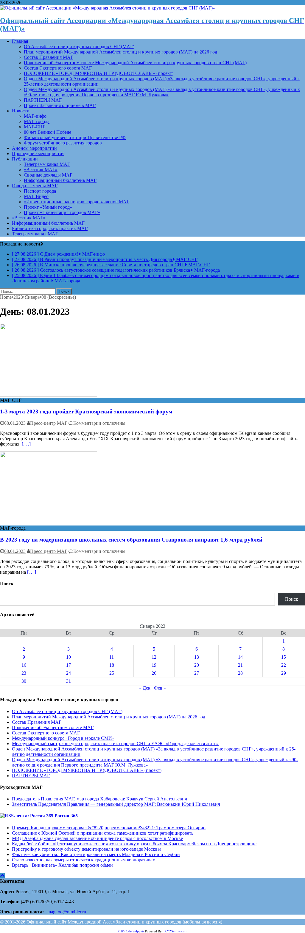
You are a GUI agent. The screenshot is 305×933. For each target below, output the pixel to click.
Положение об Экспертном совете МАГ (53, 727)
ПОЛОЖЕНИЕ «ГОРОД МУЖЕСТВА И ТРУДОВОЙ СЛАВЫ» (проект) (98, 73)
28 (240, 673)
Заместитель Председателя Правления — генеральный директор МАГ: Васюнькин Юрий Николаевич (116, 804)
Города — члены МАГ (34, 185)
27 (196, 673)
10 (68, 657)
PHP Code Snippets (131, 931)
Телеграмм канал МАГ (47, 164)
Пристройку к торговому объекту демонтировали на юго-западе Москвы (86, 849)
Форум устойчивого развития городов (63, 142)
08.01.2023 (15, 423)
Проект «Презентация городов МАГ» (62, 212)
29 (283, 673)
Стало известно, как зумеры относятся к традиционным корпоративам (83, 859)
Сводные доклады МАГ (48, 174)
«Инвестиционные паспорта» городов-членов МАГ (76, 201)
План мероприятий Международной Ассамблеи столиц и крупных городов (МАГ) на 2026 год (120, 51)
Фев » (160, 687)
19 (154, 665)
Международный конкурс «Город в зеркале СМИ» (63, 738)
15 (283, 657)
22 (283, 665)
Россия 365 (66, 815)
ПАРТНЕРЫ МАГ (43, 100)
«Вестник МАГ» (40, 169)
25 (111, 673)
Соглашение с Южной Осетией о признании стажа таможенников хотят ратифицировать (102, 833)
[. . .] (26, 443)
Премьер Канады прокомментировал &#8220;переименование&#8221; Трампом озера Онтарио (109, 827)
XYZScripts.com (175, 931)
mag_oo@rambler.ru (66, 911)
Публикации (25, 158)
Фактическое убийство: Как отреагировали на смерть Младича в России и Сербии (96, 854)
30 (23, 681)
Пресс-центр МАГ (48, 423)
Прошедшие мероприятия (38, 153)
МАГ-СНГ (34, 126)
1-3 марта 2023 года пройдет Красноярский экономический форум (86, 411)
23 (23, 673)
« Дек (144, 687)
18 (111, 665)
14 (240, 657)
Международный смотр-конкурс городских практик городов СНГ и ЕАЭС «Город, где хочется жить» (115, 743)
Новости (20, 110)
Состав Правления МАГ (48, 57)
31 (68, 681)
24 (68, 673)
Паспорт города (40, 190)
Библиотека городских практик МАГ (50, 228)
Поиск (291, 599)
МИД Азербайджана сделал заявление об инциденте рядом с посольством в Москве (97, 838)
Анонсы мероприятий (34, 148)
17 (68, 665)
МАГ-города (36, 121)
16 (23, 665)
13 (196, 657)
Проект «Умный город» (48, 207)
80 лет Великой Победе (47, 132)
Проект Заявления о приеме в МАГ (60, 105)
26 (154, 673)
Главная (20, 41)
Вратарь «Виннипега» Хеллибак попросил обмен (62, 865)
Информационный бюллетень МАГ (60, 180)
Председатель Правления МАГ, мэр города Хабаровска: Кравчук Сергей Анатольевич (99, 798)
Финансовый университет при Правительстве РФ (75, 137)
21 (240, 665)
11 (111, 657)
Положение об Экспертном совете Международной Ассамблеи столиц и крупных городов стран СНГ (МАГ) (135, 62)
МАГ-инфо (35, 116)
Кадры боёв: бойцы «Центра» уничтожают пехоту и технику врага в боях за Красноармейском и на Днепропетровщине (134, 843)
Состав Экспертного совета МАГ (58, 67)
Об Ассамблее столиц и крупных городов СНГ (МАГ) (79, 46)
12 (154, 657)
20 (196, 665)
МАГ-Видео (36, 196)
